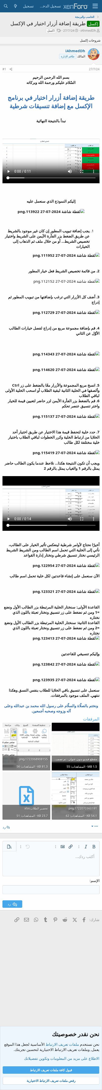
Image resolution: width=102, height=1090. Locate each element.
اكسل (50, 30)
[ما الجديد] (15, 6)
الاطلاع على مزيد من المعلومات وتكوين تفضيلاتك (61, 1058)
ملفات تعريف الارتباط (62, 1044)
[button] (94, 847)
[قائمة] (95, 6)
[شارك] (11, 69)
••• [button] (96, 826)
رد (4, 827)
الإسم (95, 880)
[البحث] (6, 6)
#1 (4, 69)
